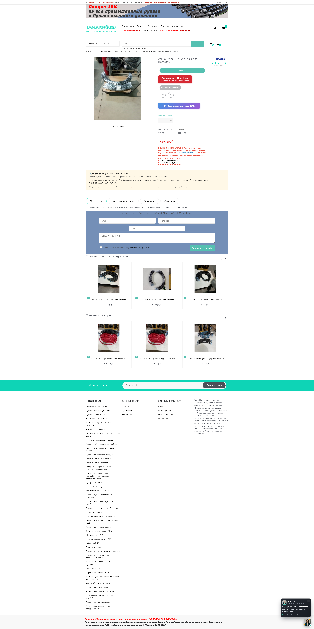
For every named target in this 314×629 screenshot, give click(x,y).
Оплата (141, 26)
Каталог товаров (100, 44)
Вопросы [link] (149, 201)
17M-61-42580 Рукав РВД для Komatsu (205, 359)
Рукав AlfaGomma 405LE (138, 48)
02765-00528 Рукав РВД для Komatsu (157, 300)
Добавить (182, 70)
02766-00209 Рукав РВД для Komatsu (205, 300)
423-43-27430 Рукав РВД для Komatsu (109, 300)
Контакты (177, 26)
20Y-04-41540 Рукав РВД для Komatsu (157, 359)
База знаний (150, 30)
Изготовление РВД (131, 30)
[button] (172, 120)
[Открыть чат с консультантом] (307, 622)
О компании (128, 26)
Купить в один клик (170, 88)
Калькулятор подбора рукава (175, 30)
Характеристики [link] (123, 201)
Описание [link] (96, 201)
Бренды (165, 26)
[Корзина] (224, 28)
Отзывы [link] (169, 201)
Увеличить (119, 126)
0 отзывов (219, 66)
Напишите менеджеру (127, 187)
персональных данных (139, 248)
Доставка (153, 26)
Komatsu (181, 130)
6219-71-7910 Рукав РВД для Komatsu (108, 359)
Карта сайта (164, 418)
